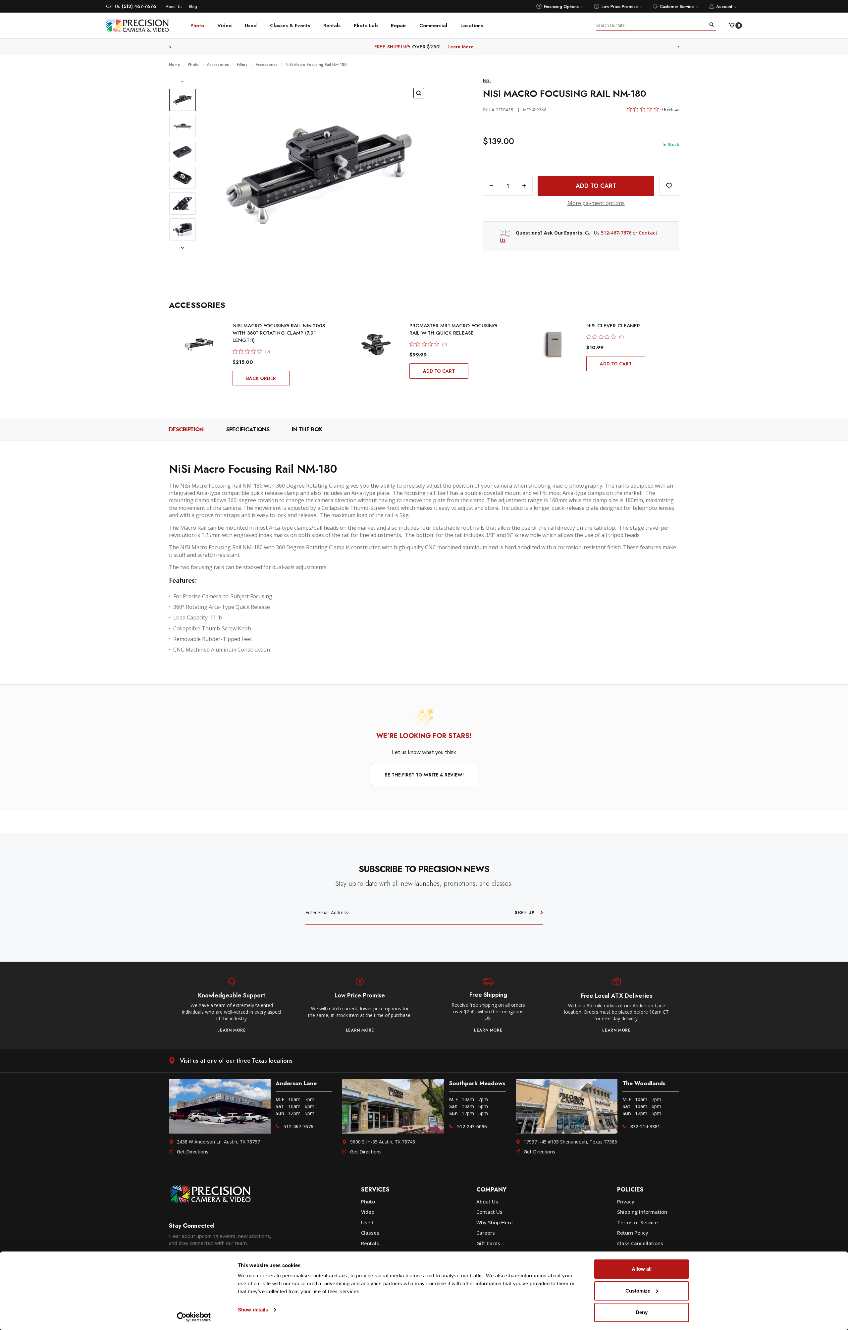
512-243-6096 (472, 1126)
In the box (307, 429)
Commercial (433, 25)
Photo (197, 25)
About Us (174, 6)
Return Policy (632, 1232)
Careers (485, 1232)
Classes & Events (290, 25)
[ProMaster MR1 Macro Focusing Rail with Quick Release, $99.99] (376, 344)
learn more (231, 1030)
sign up (525, 912)
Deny (642, 1312)
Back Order (261, 378)
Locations (471, 25)
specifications (247, 429)
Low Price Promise (620, 6)
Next (678, 46)
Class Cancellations (640, 1243)
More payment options (596, 203)
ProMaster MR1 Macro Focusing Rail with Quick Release (453, 329)
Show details (253, 1309)
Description (186, 429)
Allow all (642, 1269)
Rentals (332, 25)
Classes (370, 1232)
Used (251, 25)
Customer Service (677, 6)
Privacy (625, 1201)
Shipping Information (642, 1211)
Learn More (461, 46)
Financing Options (561, 6)
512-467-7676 (616, 233)
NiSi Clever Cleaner (613, 325)
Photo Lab (366, 25)
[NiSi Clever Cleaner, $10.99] (553, 344)
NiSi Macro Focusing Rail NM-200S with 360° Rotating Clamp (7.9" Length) (279, 333)
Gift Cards (488, 1243)
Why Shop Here (494, 1222)
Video (224, 25)
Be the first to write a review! (424, 774)
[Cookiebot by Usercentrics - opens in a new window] (194, 1317)
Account (724, 6)
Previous (170, 46)
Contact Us (489, 1211)
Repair (398, 25)
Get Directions (192, 1151)
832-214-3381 (645, 1126)
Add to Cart (439, 371)
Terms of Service (637, 1222)
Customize (637, 1291)
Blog (193, 6)
